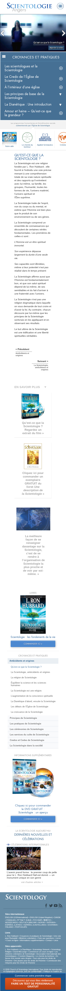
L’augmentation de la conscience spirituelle (32, 696)
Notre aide (9, 146)
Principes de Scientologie (23, 718)
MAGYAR (33, 922)
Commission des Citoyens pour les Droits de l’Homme (33, 962)
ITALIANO (9, 927)
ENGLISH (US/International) (16, 917)
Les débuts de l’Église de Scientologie (29, 706)
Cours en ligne (12, 940)
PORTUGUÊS (21, 927)
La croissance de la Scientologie (27, 712)
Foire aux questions (46, 938)
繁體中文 (47, 920)
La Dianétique (25, 949)
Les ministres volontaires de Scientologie (31, 953)
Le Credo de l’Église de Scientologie (22, 78)
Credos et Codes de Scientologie (27, 740)
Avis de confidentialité (33, 971)
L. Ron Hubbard (11, 936)
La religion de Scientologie (24, 677)
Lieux (56, 940)
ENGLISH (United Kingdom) (41, 917)
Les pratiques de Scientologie (25, 723)
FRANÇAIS (11, 920)
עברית (20, 920)
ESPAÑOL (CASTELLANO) (35, 925)
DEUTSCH (23, 922)
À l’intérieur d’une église (22, 87)
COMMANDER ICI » (33, 643)
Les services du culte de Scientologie (29, 734)
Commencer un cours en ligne (40, 952)
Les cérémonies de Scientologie (26, 729)
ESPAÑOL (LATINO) (13, 925)
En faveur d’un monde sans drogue (31, 957)
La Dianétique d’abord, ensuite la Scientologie (33, 701)
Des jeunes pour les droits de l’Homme (30, 961)
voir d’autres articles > (32, 882)
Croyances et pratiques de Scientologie (36, 936)
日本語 (28, 920)
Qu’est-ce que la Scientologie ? (26, 667)
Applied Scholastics (45, 145)
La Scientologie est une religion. (26, 690)
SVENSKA (51, 922)
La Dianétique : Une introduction (28, 104)
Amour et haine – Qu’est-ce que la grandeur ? (28, 113)
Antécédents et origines (21, 661)
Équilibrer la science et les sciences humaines (28, 684)
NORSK (41, 922)
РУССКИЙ (37, 920)
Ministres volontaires (27, 938)
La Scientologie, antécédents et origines (30, 672)
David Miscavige (20, 952)
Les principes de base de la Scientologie (24, 96)
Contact (49, 940)
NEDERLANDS (11, 922)
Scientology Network (41, 949)
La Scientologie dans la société (26, 745)
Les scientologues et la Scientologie (21, 68)
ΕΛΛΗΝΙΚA (52, 925)
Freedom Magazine (26, 956)
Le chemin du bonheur (27, 146)
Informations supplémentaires (32, 940)
